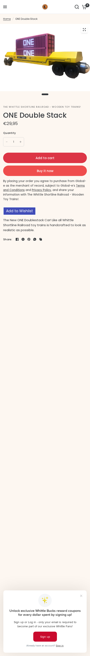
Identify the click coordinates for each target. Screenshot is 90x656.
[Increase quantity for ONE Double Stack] (20, 141)
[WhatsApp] (34, 239)
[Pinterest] (28, 239)
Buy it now (45, 171)
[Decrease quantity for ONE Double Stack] (6, 141)
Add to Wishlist (19, 210)
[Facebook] (17, 239)
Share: (7, 239)
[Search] (76, 7)
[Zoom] (84, 29)
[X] (23, 239)
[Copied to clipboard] (40, 239)
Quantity (9, 133)
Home (7, 19)
